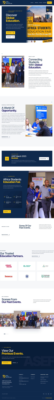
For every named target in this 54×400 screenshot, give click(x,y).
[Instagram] (44, 394)
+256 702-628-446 (22, 384)
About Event (10, 36)
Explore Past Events (6, 234)
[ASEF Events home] (7, 2)
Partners (40, 2)
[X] (46, 394)
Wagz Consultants (43, 379)
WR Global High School (44, 381)
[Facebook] (51, 394)
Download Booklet (44, 158)
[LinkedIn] (48, 394)
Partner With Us (6, 136)
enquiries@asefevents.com (23, 381)
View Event (7, 211)
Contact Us (49, 2)
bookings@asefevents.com (23, 377)
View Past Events (6, 362)
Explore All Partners (36, 256)
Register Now (10, 32)
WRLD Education (43, 383)
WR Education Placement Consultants (44, 377)
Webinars (36, 2)
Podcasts (44, 2)
